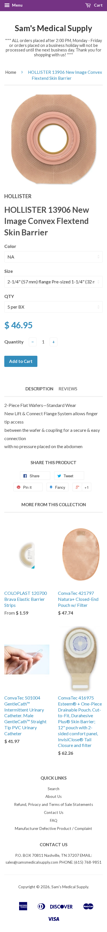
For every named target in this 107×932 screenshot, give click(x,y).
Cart (98, 5)
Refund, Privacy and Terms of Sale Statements (53, 804)
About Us (53, 796)
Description (39, 388)
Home (10, 72)
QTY (9, 296)
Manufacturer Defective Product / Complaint (53, 828)
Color (10, 246)
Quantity (14, 341)
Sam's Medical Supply (53, 28)
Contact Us (53, 812)
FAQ (53, 820)
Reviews (67, 388)
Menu (17, 5)
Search (53, 788)
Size (8, 271)
